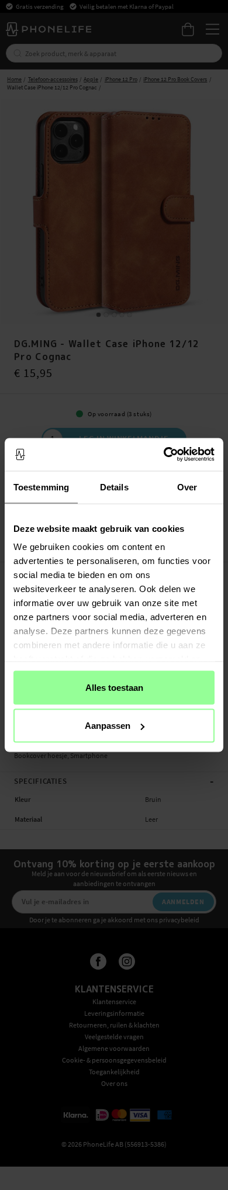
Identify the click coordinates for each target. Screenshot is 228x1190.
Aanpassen (107, 726)
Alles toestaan (114, 687)
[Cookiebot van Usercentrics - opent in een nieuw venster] (164, 454)
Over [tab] (187, 487)
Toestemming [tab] (41, 487)
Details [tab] (114, 487)
